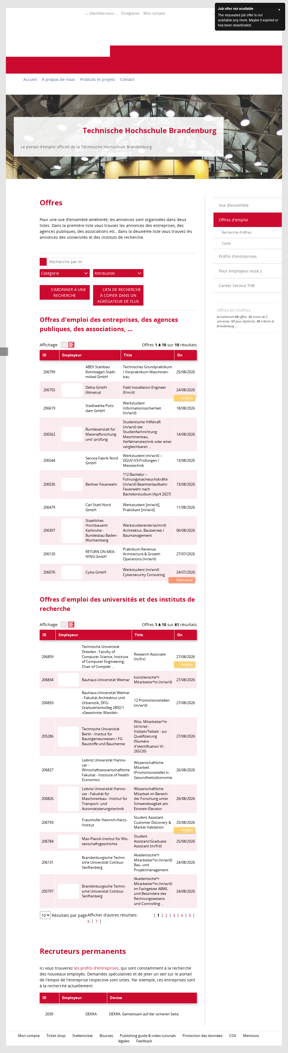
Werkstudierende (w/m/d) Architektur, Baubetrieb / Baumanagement (144, 530)
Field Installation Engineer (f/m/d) (144, 390)
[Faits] (64, 345)
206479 (49, 507)
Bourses (106, 1035)
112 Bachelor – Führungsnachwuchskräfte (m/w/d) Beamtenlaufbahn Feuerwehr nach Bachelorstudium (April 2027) (147, 484)
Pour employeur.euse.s (240, 271)
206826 (47, 798)
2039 (49, 1014)
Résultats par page (69, 915)
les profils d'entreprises (96, 968)
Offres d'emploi (233, 219)
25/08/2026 (185, 822)
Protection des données (202, 1035)
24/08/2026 (185, 390)
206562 (49, 434)
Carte (226, 243)
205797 (47, 891)
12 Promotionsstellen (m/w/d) (152, 703)
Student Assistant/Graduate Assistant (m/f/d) (150, 841)
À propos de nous (58, 79)
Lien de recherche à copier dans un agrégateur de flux (119, 295)
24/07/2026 (185, 572)
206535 (49, 484)
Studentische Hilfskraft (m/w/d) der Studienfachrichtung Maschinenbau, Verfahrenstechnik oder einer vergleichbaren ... (147, 434)
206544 (49, 460)
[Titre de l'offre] (71, 345)
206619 (49, 408)
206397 (49, 530)
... (236, 326)
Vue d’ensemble (234, 205)
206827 (47, 770)
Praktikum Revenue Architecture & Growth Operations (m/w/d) (141, 554)
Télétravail (184, 580)
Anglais (186, 397)
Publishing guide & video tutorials (148, 1035)
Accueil (30, 79)
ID (44, 355)
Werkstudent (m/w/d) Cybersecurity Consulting (144, 572)
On (180, 355)
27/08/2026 (185, 656)
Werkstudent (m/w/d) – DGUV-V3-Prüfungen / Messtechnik (142, 460)
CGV (232, 1035)
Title (128, 355)
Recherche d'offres (236, 232)
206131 (47, 862)
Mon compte (154, 13)
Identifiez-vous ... (103, 13)
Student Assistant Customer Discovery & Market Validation (152, 822)
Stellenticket (82, 1035)
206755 (49, 390)
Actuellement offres (232, 317)
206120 (49, 554)
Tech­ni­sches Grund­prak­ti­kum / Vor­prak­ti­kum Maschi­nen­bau (147, 372)
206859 (47, 656)
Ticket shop (56, 1035)
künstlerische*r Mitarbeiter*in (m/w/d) (153, 680)
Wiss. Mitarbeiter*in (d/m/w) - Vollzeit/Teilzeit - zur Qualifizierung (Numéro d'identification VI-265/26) (150, 736)
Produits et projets (97, 79)
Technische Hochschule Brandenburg (150, 130)
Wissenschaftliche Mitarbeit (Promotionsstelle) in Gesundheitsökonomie (153, 770)
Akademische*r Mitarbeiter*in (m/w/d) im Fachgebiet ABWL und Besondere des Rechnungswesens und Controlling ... (153, 891)
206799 (49, 372)
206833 (47, 703)
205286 (47, 736)
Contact (127, 79)
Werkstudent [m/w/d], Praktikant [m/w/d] (141, 507)
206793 (47, 822)
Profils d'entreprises (238, 256)
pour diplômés (243, 321)
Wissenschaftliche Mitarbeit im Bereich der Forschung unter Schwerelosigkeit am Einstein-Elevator (151, 798)
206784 (47, 841)
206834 (47, 679)
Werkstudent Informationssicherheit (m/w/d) (142, 408)
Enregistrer (130, 13)
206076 (49, 572)
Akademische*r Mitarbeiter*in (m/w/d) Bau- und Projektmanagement (153, 862)
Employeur (72, 355)
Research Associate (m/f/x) (150, 657)
